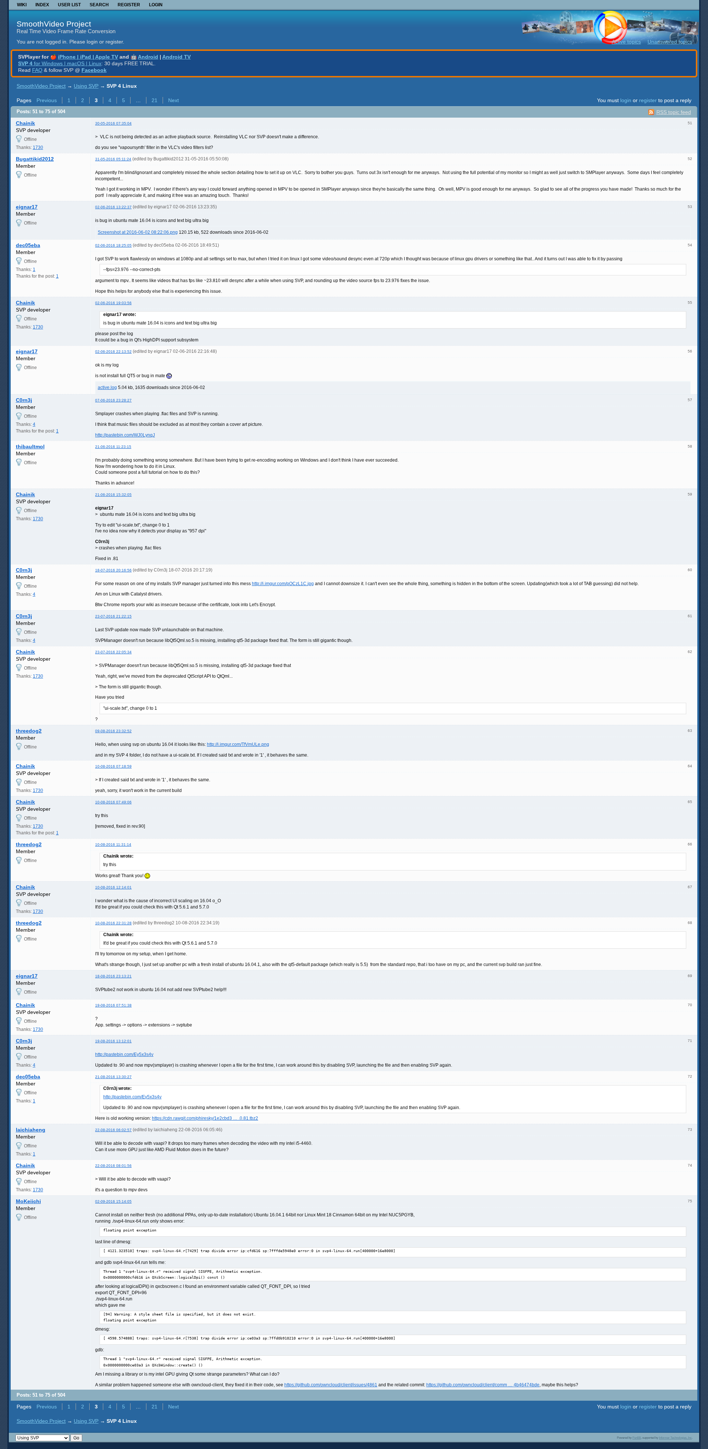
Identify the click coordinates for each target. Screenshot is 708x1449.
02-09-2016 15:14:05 (113, 1201)
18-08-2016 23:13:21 (113, 976)
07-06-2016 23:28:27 (113, 400)
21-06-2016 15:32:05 (113, 495)
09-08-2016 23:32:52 (113, 731)
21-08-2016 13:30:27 (113, 1077)
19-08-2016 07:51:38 (113, 1005)
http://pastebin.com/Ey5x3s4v (124, 1054)
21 (154, 100)
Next (173, 100)
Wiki (22, 4)
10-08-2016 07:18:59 (113, 766)
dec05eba (28, 245)
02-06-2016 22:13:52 (113, 352)
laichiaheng (30, 1130)
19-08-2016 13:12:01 (113, 1041)
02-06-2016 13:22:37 (113, 207)
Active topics (626, 42)
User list (69, 4)
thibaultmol (30, 446)
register (648, 100)
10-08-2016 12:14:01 (113, 887)
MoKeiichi (28, 1201)
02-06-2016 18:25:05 (113, 245)
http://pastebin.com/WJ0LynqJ (125, 435)
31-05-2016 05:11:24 (113, 159)
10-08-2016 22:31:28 (113, 923)
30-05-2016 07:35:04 (113, 123)
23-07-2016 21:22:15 (113, 616)
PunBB (636, 1437)
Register (129, 4)
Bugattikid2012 (35, 159)
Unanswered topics (670, 42)
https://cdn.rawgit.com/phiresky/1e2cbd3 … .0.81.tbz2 (205, 1118)
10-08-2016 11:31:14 (113, 844)
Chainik (25, 123)
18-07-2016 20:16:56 (113, 570)
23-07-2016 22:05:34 (113, 652)
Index (42, 4)
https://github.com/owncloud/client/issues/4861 (330, 1384)
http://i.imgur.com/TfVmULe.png (238, 744)
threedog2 (29, 731)
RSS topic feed (673, 112)
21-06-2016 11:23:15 (113, 447)
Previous (47, 100)
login (625, 100)
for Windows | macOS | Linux (59, 63)
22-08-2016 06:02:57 (113, 1130)
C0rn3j (24, 400)
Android (148, 57)
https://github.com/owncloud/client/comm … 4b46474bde (482, 1384)
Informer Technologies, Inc (675, 1437)
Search (99, 4)
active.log (107, 387)
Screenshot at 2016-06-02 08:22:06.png (138, 232)
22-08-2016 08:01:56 (113, 1166)
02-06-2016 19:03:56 (113, 303)
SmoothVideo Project (54, 24)
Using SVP (86, 86)
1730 (38, 147)
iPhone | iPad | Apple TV (88, 57)
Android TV (176, 57)
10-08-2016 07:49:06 (113, 802)
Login (156, 4)
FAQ (37, 70)
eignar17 (27, 207)
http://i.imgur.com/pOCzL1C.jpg (283, 583)
